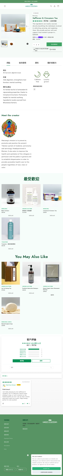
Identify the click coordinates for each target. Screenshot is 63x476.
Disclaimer (7, 445)
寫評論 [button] (22, 361)
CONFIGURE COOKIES (46, 472)
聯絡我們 (25, 429)
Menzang (4, 208)
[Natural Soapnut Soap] (11, 308)
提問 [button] (41, 361)
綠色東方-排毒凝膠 (27, 210)
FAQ (5, 449)
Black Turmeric (5, 210)
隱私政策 (6, 442)
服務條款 (6, 435)
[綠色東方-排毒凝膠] (31, 195)
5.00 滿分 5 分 (36, 343)
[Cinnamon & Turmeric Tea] (52, 195)
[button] (5, 6)
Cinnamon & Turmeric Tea (50, 210)
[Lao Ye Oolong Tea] (11, 273)
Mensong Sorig (7, 322)
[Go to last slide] (4, 26)
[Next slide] (26, 26)
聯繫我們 (6, 424)
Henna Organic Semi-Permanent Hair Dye (51, 289)
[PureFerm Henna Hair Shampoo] (31, 273)
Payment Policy (8, 438)
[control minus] (34, 44)
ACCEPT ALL (46, 468)
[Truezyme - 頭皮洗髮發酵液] (11, 228)
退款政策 (6, 427)
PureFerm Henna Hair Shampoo (30, 288)
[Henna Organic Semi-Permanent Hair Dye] (52, 273)
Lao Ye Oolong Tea (6, 288)
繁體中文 (21, 469)
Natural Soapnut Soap (7, 324)
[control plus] (39, 44)
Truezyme (5, 242)
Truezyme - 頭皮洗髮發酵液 (8, 244)
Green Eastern (27, 208)
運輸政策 (6, 431)
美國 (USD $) (9, 469)
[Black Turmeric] (11, 195)
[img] (7, 382)
